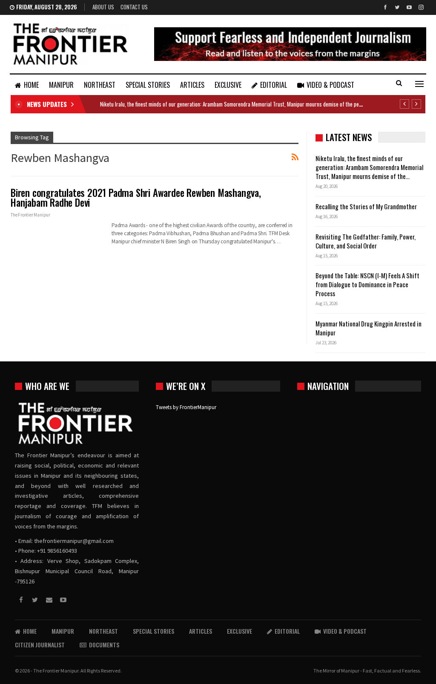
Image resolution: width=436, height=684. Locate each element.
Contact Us (134, 7)
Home (31, 85)
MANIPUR (61, 85)
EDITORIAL (273, 85)
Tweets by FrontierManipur (186, 407)
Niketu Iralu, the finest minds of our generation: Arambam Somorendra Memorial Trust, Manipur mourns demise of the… (369, 167)
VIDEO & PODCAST (330, 85)
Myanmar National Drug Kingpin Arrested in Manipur (369, 328)
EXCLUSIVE (228, 85)
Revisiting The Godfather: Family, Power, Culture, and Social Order (366, 241)
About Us (103, 7)
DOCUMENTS (104, 644)
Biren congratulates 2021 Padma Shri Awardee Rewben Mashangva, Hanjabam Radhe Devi (136, 197)
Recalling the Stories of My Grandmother (367, 206)
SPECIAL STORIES (148, 85)
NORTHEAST (99, 85)
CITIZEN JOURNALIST (40, 644)
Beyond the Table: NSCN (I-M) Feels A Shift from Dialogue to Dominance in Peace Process (367, 284)
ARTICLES (192, 85)
